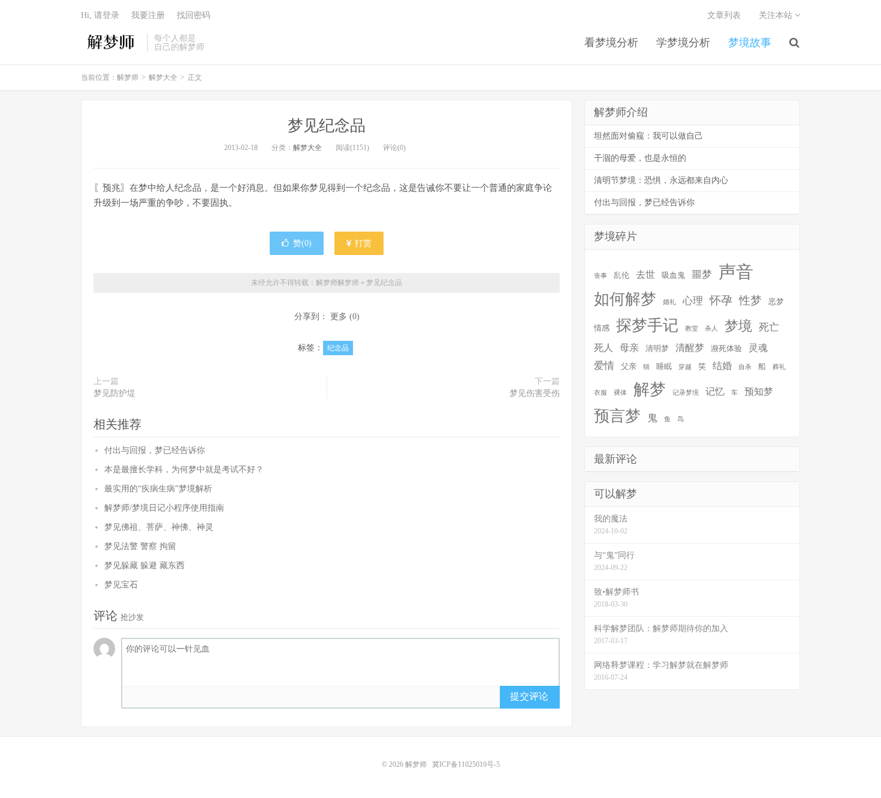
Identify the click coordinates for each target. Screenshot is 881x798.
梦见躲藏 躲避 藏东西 (144, 565)
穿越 (685, 367)
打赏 (362, 243)
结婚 (722, 366)
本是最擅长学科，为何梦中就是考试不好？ (184, 469)
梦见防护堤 (114, 393)
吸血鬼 (673, 275)
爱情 (604, 365)
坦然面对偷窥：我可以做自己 (648, 135)
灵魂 (758, 348)
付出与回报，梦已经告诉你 (154, 450)
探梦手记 (647, 325)
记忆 (715, 391)
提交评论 (529, 696)
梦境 (738, 326)
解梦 (649, 389)
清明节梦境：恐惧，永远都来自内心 (661, 180)
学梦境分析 (683, 43)
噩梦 (702, 274)
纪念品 (338, 348)
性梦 (750, 300)
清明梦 (657, 348)
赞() (302, 243)
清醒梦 (689, 348)
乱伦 (621, 275)
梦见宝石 (121, 584)
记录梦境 (685, 392)
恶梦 (776, 301)
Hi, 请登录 (100, 15)
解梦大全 (163, 77)
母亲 (629, 348)
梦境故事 (749, 43)
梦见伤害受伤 (534, 393)
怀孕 (721, 300)
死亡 (769, 327)
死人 (603, 348)
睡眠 (664, 366)
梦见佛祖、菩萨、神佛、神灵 (158, 527)
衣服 (600, 392)
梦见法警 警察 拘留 (140, 546)
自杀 (745, 367)
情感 (602, 327)
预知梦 (758, 391)
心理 (693, 301)
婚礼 (669, 302)
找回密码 (193, 15)
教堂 (691, 328)
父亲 (628, 366)
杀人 (711, 328)
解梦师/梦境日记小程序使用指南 (164, 507)
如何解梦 (625, 299)
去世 (645, 274)
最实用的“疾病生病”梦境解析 (158, 488)
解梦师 (111, 42)
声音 (736, 271)
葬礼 (779, 367)
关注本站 (777, 15)
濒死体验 (726, 348)
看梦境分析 (611, 43)
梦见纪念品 (327, 125)
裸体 (620, 392)
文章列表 (724, 15)
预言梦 (617, 416)
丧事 (600, 275)
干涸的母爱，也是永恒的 (640, 158)
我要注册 (148, 15)
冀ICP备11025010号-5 (466, 764)
